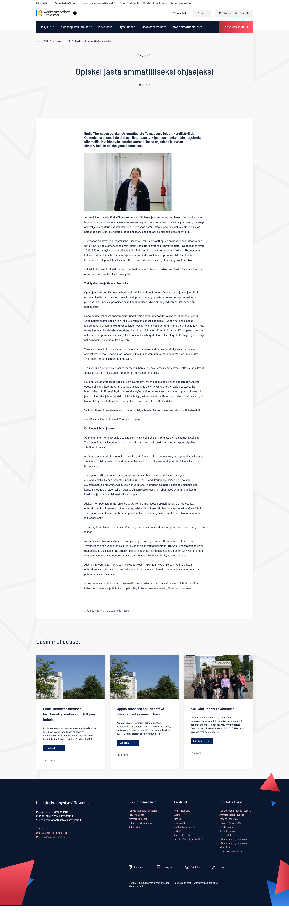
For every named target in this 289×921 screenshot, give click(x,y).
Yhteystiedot (180, 13)
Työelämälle (127, 27)
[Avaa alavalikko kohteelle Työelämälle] (137, 27)
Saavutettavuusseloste (205, 883)
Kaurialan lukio (227, 831)
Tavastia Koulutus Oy (129, 3)
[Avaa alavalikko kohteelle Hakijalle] (53, 27)
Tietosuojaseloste (181, 883)
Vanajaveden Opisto (229, 818)
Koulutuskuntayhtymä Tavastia (235, 810)
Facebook (139, 867)
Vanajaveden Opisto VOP (103, 3)
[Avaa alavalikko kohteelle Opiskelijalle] (114, 27)
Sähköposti (180, 822)
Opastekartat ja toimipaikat (52, 832)
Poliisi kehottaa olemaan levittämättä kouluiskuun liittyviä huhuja (69, 714)
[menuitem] (44, 27)
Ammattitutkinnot (138, 818)
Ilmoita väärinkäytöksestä (187, 839)
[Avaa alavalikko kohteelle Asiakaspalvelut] (165, 27)
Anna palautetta (182, 835)
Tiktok (221, 867)
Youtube (195, 867)
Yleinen (144, 56)
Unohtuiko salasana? (184, 827)
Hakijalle (45, 27)
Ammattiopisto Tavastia (66, 3)
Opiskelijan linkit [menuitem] (233, 27)
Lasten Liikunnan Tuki (181, 3)
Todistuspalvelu (182, 810)
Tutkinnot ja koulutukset (74, 27)
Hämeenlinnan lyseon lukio (233, 839)
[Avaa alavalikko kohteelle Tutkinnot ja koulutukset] (92, 27)
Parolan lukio (226, 827)
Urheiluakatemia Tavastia (155, 3)
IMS (176, 831)
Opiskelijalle (104, 27)
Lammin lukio (226, 835)
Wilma (177, 814)
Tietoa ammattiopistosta (186, 27)
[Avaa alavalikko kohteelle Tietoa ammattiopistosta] (204, 27)
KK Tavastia (41, 3)
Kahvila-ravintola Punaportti (143, 810)
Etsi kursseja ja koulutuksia (234, 13)
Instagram (167, 867)
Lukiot (84, 3)
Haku (204, 13)
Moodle (178, 818)
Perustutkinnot (136, 814)
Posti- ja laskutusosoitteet (51, 836)
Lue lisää (50, 748)
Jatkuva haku (135, 827)
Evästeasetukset (138, 886)
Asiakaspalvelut (152, 27)
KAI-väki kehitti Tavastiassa (212, 708)
